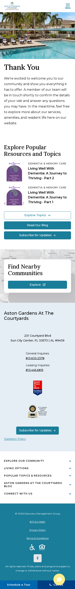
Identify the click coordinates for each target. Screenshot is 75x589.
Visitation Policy (15, 439)
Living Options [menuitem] (16, 468)
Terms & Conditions (37, 538)
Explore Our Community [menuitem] (24, 460)
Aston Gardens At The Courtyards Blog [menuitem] (33, 485)
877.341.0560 (37, 521)
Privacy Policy (37, 529)
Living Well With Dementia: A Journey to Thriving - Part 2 (47, 173)
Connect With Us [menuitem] (18, 493)
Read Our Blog (37, 225)
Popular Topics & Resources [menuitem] (28, 475)
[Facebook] (38, 558)
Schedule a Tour (18, 584)
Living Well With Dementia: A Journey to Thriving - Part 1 (47, 197)
